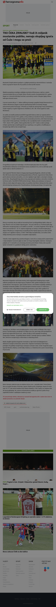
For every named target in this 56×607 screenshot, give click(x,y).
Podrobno (17, 302)
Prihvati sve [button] (42, 309)
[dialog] (28, 303)
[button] (28, 305)
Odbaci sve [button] (29, 309)
